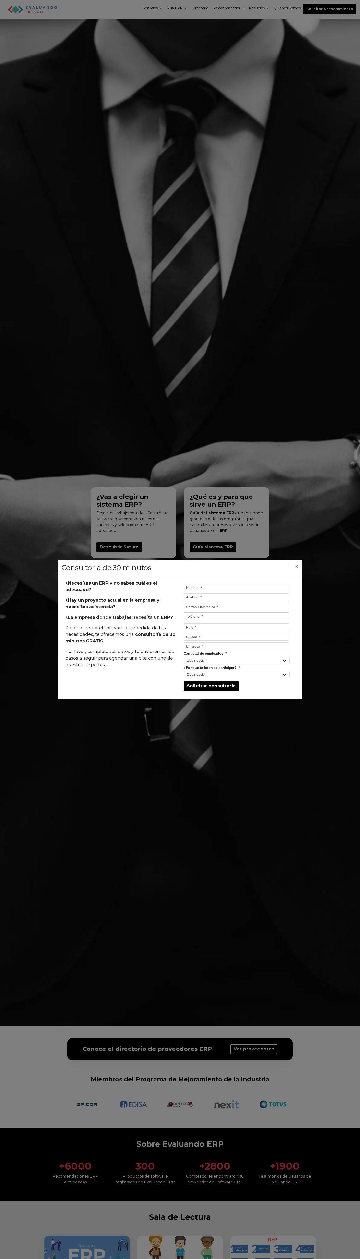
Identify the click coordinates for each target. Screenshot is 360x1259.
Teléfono (194, 616)
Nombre (194, 588)
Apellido (194, 597)
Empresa (194, 646)
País (191, 627)
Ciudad (193, 637)
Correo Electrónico (202, 607)
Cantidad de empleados (205, 653)
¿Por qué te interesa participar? (212, 668)
